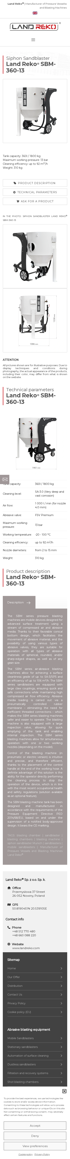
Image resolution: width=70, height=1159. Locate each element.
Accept (35, 1125)
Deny (35, 1136)
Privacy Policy (42, 1154)
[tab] (19, 602)
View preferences (35, 1146)
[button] (64, 1091)
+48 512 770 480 (23, 931)
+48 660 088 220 (24, 935)
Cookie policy (25, 1154)
